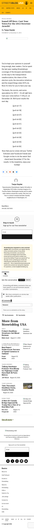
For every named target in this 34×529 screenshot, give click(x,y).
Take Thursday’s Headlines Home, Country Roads (9, 388)
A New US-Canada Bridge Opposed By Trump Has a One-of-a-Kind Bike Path (11, 404)
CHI (3, 12)
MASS (18, 8)
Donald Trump (6, 398)
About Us (4, 471)
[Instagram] (17, 461)
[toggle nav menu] (31, 3)
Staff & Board (5, 475)
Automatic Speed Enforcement (10, 345)
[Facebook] (8, 461)
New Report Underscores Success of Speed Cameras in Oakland (11, 350)
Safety (4, 328)
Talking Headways (7, 364)
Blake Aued (5, 338)
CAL (30, 8)
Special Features (6, 18)
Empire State (10, 8)
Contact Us (5, 500)
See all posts (7, 420)
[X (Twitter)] (12, 461)
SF (26, 8)
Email (4, 232)
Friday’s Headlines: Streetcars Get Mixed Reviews (10, 333)
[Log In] (26, 3)
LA (23, 8)
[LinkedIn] (21, 461)
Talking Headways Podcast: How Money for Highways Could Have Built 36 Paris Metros (10, 371)
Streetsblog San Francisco (11, 343)
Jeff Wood (5, 377)
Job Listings (5, 496)
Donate (8, 12)
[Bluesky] (26, 461)
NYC (3, 8)
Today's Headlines (7, 383)
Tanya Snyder (9, 30)
